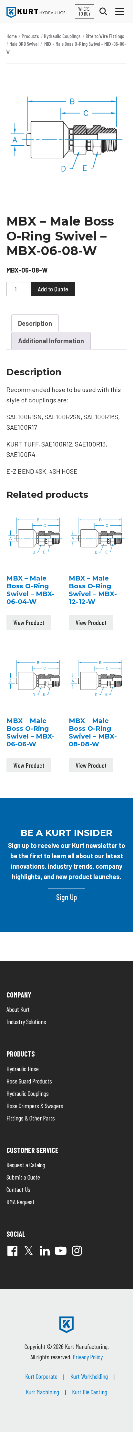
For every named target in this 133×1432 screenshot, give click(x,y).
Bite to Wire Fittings (105, 36)
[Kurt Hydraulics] (35, 12)
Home (11, 36)
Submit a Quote (23, 1177)
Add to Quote (53, 289)
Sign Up (66, 897)
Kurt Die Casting (89, 1392)
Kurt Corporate (41, 1376)
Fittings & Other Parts (30, 1118)
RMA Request (20, 1202)
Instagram (77, 1250)
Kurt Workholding (89, 1376)
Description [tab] (35, 323)
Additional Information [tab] (51, 341)
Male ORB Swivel (23, 44)
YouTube (60, 1250)
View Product (28, 622)
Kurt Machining (42, 1392)
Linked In (44, 1250)
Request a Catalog (25, 1165)
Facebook (12, 1250)
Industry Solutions (26, 1021)
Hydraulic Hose (22, 1068)
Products (30, 36)
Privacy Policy (88, 1357)
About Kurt (18, 1009)
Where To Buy (84, 11)
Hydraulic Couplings (62, 36)
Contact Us (18, 1189)
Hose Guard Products (29, 1081)
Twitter (28, 1250)
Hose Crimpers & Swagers (34, 1105)
